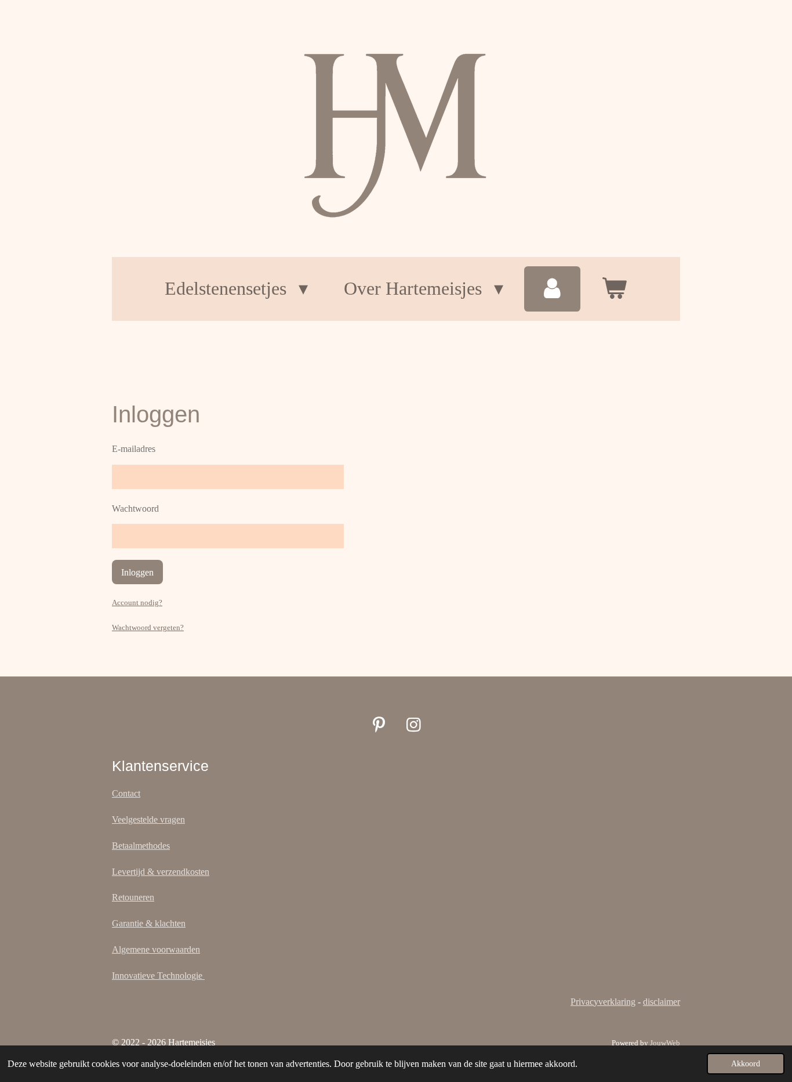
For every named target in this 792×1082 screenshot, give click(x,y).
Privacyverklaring (603, 1002)
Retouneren (133, 897)
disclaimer (661, 1002)
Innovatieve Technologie (158, 975)
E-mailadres (133, 449)
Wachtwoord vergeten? (148, 627)
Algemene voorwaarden (156, 949)
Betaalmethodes (141, 846)
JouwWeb (665, 1042)
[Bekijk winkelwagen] (614, 289)
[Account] (552, 289)
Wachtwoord (135, 508)
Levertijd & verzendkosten (160, 872)
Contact (126, 793)
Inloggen (137, 572)
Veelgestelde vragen (148, 819)
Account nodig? (137, 602)
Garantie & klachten (149, 923)
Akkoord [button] (745, 1063)
